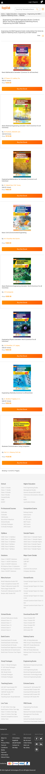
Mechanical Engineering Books (33, 665)
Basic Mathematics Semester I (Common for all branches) (20, 72)
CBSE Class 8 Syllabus (8, 546)
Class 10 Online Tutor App (9, 714)
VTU (25, 497)
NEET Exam (27, 522)
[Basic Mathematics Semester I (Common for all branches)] (22, 57)
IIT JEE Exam (27, 519)
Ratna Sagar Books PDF (8, 588)
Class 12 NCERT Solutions (9, 559)
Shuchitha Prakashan (7, 519)
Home (3, 14)
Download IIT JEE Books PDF (32, 687)
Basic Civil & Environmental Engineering (14, 232)
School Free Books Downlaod (32, 719)
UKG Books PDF (28, 630)
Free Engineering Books (31, 487)
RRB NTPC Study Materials (32, 645)
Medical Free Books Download (33, 712)
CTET (25, 566)
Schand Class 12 (6, 620)
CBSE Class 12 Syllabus (8, 537)
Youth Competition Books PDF (10, 584)
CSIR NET (26, 561)
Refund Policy (5, 757)
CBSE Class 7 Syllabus (8, 549)
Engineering (22, 14)
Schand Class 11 (6, 623)
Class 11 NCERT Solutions (9, 561)
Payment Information (4, 754)
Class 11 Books (6, 490)
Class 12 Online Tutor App (9, 712)
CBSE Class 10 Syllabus (8, 542)
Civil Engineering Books (31, 670)
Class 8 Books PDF (29, 618)
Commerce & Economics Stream (33, 495)
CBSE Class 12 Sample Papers (33, 537)
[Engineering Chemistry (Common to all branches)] (22, 378)
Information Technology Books (33, 674)
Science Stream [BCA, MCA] (32, 492)
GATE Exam (27, 517)
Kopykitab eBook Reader (16, 742)
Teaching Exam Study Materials (10, 697)
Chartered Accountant (30, 569)
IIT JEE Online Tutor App (8, 707)
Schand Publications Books (9, 618)
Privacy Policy (5, 743)
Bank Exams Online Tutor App (10, 709)
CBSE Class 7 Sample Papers (32, 549)
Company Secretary (29, 571)
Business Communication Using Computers (15, 446)
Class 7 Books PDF (29, 620)
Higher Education (11, 14)
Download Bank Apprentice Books (11, 647)
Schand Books (5, 522)
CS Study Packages (7, 526)
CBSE (2, 499)
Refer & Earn (27, 738)
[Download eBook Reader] (2, 2)
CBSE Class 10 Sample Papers (33, 542)
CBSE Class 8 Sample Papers (32, 546)
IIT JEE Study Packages (8, 667)
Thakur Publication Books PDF (10, 586)
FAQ (2, 740)
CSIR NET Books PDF (7, 692)
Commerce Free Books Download (34, 721)
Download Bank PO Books (9, 640)
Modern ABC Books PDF (8, 593)
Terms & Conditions (4, 746)
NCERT (3, 502)
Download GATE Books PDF (32, 694)
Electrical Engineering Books (32, 672)
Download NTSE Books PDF (32, 692)
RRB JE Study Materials (31, 640)
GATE (25, 564)
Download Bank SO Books (9, 645)
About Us (4, 738)
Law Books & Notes (29, 502)
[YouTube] (36, 744)
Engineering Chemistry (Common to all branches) (17, 393)
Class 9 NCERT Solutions (8, 571)
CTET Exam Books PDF (8, 689)
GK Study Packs (5, 670)
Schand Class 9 (6, 627)
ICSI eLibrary (16, 738)
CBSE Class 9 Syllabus (8, 544)
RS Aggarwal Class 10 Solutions (10, 569)
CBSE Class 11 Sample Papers (33, 539)
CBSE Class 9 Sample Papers (32, 544)
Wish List (26, 745)
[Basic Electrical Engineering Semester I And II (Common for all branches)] (22, 111)
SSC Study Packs (6, 672)
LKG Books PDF (28, 627)
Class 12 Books (6, 487)
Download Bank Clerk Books (9, 642)
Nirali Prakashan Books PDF (9, 581)
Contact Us (3, 729)
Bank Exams (27, 514)
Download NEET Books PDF (32, 689)
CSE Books (27, 667)
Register (35, 2)
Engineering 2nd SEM (34, 14)
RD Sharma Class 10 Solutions (10, 566)
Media (3, 750)
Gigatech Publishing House (9, 15)
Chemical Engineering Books (32, 677)
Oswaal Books (5, 497)
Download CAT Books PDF (31, 697)
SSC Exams (27, 524)
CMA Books (4, 517)
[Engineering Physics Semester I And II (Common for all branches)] (22, 324)
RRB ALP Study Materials (31, 650)
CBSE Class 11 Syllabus (8, 539)
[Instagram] (36, 750)
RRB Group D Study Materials (32, 642)
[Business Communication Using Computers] (22, 431)
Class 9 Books (5, 495)
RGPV (25, 499)
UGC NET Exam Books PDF (9, 687)
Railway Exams (28, 512)
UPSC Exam (27, 526)
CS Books (4, 514)
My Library (27, 747)
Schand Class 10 (6, 625)
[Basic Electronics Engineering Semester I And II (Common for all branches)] (22, 271)
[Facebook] (36, 739)
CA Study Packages (7, 524)
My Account (27, 740)
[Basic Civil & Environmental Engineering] (22, 217)
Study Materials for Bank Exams (10, 650)
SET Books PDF (5, 694)
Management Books (30, 490)
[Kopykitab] (5, 8)
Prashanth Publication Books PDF (11, 591)
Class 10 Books (6, 492)
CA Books (4, 512)
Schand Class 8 (6, 630)
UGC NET (26, 559)
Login (30, 2)
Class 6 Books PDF (29, 623)
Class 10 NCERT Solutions (9, 564)
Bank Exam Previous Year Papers (11, 652)
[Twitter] (41, 739)
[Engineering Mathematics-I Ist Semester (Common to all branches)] (22, 164)
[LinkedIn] (41, 744)
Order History (28, 743)
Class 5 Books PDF (29, 625)
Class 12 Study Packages (8, 665)
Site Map (14, 747)
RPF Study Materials (30, 647)
